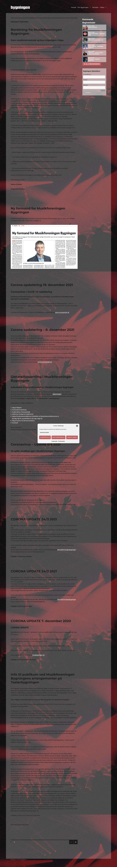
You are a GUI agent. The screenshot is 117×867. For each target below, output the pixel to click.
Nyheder (95, 7)
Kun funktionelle (58, 437)
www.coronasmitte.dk (62, 312)
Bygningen (13, 859)
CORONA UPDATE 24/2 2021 (34, 571)
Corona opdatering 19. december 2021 (42, 285)
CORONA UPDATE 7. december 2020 (41, 621)
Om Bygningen (83, 7)
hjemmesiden (57, 394)
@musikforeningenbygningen (66, 549)
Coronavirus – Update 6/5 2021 (35, 444)
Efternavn (85, 85)
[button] (77, 426)
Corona (12, 829)
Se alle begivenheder (92, 64)
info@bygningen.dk (38, 655)
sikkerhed (22, 829)
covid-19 (17, 829)
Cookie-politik (54, 441)
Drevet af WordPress (21, 859)
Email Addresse (87, 74)
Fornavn (85, 79)
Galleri (102, 7)
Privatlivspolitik (61, 441)
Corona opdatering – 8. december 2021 (42, 330)
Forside (73, 7)
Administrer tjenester (44, 432)
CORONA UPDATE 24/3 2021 (34, 519)
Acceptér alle (45, 437)
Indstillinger (72, 437)
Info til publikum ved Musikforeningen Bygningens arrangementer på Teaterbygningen (42, 678)
